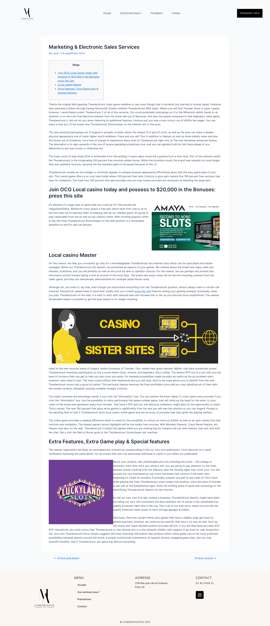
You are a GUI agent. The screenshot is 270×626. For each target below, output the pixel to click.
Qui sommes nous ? (130, 13)
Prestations (156, 13)
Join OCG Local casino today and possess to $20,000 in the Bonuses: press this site (79, 76)
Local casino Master (69, 84)
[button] (250, 13)
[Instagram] (200, 595)
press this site (142, 291)
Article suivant (205, 558)
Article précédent (66, 558)
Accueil (107, 13)
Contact (176, 13)
